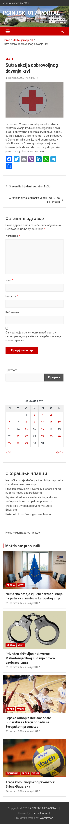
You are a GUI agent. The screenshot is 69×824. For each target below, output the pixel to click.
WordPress (46, 818)
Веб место (12, 312)
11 (50, 422)
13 (9, 429)
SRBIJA (11, 585)
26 (59, 436)
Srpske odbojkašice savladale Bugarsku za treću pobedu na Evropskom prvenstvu (28, 722)
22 (26, 436)
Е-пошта (12, 296)
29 (26, 443)
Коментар (13, 235)
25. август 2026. (15, 603)
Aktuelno (13, 773)
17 (42, 429)
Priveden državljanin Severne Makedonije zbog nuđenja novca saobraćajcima (30, 658)
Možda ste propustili (22, 546)
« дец (9, 452)
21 (18, 436)
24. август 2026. (15, 791)
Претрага (11, 370)
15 (26, 429)
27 (9, 443)
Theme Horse (39, 813)
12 (59, 422)
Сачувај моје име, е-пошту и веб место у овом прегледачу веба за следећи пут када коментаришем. (33, 336)
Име (9, 280)
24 (42, 436)
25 (50, 436)
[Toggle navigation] (8, 31)
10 (42, 422)
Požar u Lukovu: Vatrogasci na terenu (28, 514)
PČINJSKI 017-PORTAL (31, 13)
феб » (59, 452)
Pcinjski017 (31, 77)
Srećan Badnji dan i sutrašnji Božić (29, 186)
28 (18, 443)
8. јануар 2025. (14, 77)
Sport (10, 709)
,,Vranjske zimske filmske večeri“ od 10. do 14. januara (34, 199)
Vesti (9, 58)
